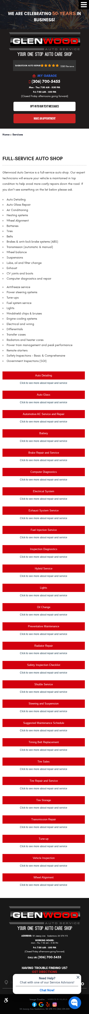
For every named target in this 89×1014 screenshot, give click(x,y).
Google (41, 1004)
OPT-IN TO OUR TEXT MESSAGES (44, 106)
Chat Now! (47, 990)
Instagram (54, 1004)
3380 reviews (67, 66)
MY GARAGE (47, 76)
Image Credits (37, 999)
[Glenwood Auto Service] (44, 44)
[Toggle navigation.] (84, 4)
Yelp (47, 1004)
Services (17, 134)
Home (6, 134)
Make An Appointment (44, 118)
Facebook (34, 1004)
